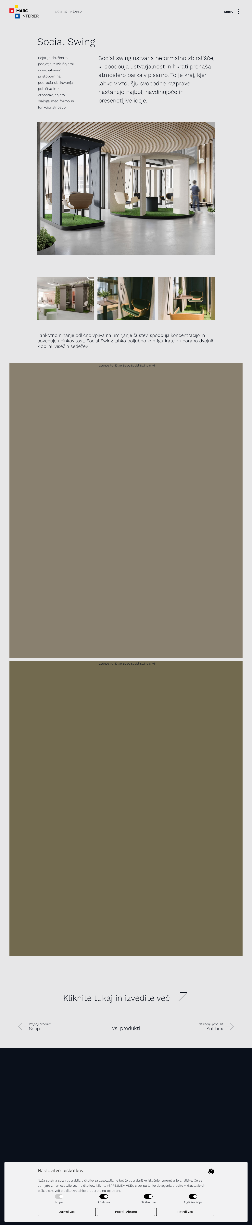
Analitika (103, 1202)
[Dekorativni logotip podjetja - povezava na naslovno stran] (24, 11)
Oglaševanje (193, 1202)
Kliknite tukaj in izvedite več (116, 998)
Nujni (59, 1202)
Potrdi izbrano (126, 1212)
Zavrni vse (67, 1212)
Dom (58, 11)
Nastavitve (148, 1202)
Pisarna (76, 11)
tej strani (113, 1191)
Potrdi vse (185, 1212)
